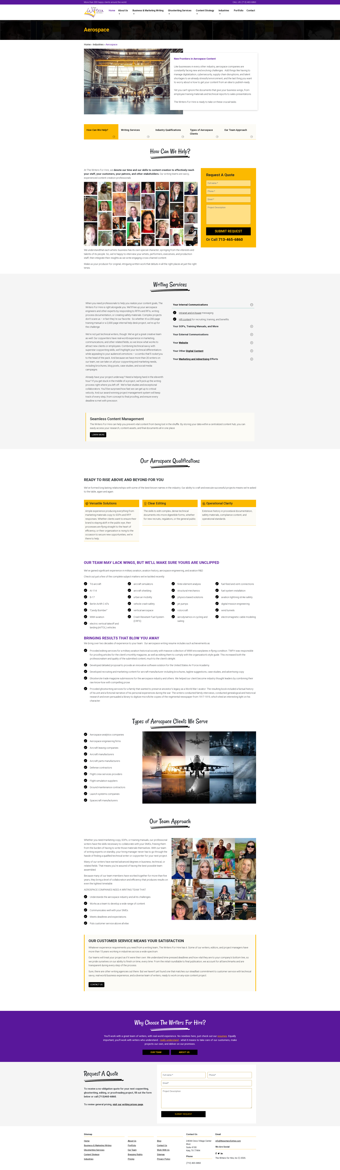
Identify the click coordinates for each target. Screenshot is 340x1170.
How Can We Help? (97, 129)
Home (112, 10)
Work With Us (163, 1150)
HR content (185, 319)
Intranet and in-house (190, 313)
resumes (222, 1036)
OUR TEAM (155, 1052)
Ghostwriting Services (179, 10)
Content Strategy (205, 10)
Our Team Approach (235, 129)
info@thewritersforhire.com (228, 1141)
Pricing (131, 1159)
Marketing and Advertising (194, 359)
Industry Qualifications (168, 129)
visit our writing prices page (128, 1104)
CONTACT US (96, 984)
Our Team (132, 1150)
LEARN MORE (98, 434)
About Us (123, 10)
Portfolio (238, 10)
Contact (250, 10)
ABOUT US (184, 1052)
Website (183, 342)
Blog (159, 1141)
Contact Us (162, 1145)
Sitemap (161, 1154)
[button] (213, 304)
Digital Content (194, 351)
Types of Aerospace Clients (201, 131)
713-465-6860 (230, 239)
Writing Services (130, 129)
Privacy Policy (163, 1159)
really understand (169, 1040)
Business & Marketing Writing (148, 10)
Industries (224, 10)
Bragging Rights (135, 1154)
